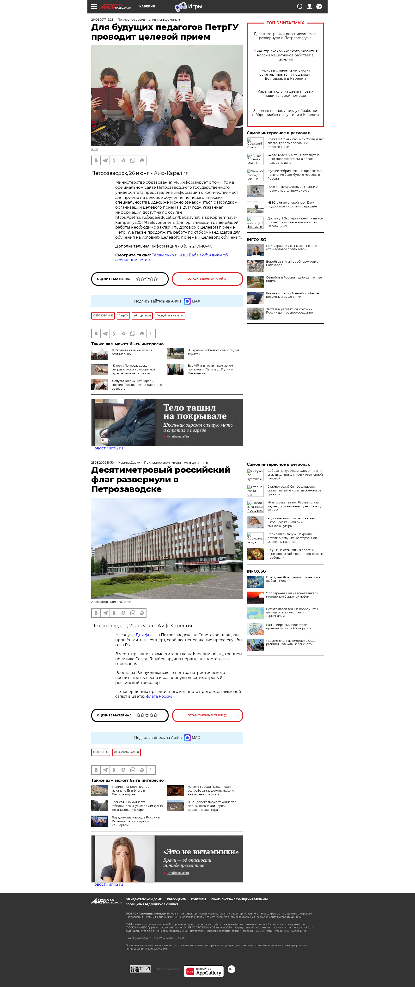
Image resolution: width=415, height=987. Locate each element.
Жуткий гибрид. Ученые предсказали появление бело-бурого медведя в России (295, 174)
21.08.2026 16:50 (102, 462)
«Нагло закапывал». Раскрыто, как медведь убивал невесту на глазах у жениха (294, 506)
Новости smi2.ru (107, 448)
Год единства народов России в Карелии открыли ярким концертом (136, 821)
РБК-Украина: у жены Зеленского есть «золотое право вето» (291, 247)
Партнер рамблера (167, 969)
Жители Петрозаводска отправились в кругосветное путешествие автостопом (133, 369)
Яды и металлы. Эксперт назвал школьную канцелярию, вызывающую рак (291, 522)
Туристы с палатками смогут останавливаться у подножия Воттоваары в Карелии (285, 74)
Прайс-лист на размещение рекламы (239, 899)
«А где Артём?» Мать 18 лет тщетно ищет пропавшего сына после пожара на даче (294, 158)
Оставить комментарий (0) (207, 278)
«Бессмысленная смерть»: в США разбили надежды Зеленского (291, 642)
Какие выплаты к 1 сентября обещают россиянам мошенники (294, 295)
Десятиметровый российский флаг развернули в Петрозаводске (285, 36)
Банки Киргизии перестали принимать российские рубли (288, 626)
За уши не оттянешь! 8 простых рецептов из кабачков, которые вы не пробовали (295, 553)
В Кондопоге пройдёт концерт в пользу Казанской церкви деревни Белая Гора (212, 805)
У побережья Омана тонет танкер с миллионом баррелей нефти (292, 595)
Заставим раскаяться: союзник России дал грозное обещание (289, 311)
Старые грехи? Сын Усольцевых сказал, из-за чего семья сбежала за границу (294, 490)
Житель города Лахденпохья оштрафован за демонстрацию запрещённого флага (211, 790)
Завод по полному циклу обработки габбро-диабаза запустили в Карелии (285, 113)
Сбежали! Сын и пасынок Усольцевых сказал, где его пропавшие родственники (296, 143)
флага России (159, 696)
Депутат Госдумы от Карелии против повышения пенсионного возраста (137, 384)
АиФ (94, 149)
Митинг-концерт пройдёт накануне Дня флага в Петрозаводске (131, 790)
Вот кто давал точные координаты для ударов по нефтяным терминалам (292, 612)
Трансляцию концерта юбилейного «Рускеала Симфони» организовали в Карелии (138, 805)
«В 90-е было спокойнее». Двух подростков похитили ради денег (293, 204)
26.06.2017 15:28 (102, 19)
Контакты (198, 899)
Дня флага (146, 635)
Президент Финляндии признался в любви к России (293, 579)
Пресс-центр (176, 899)
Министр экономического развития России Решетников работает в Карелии (285, 55)
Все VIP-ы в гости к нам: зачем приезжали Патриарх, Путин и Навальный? (210, 369)
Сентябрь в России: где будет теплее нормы (294, 279)
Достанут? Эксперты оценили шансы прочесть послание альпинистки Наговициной (295, 222)
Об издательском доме (144, 899)
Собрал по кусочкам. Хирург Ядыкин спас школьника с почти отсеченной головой (295, 474)
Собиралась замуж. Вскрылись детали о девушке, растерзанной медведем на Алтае (292, 538)
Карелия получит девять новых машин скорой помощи (285, 94)
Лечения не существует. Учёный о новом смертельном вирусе (293, 188)
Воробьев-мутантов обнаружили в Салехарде (292, 263)
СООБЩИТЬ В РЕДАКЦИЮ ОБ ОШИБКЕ (152, 904)
